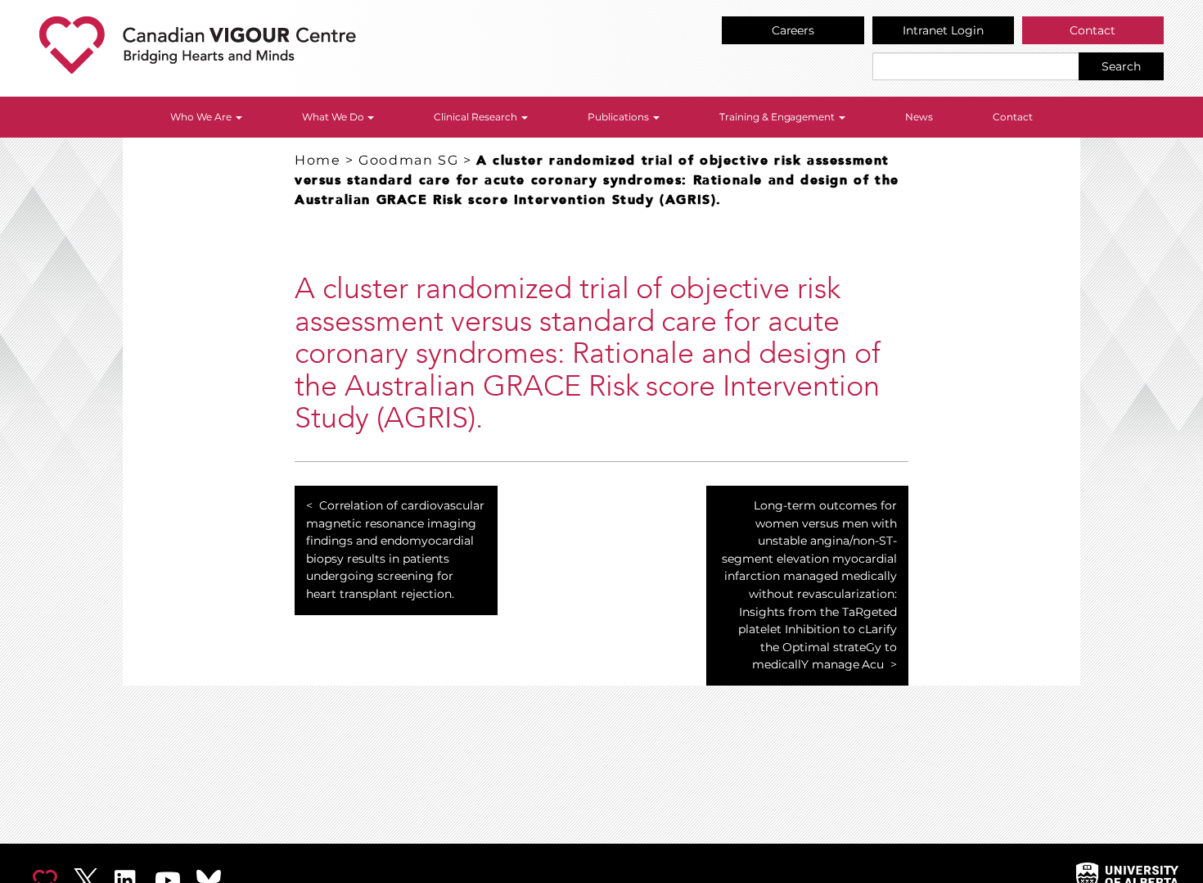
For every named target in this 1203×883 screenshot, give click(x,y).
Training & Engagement (778, 117)
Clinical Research (477, 117)
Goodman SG (408, 160)
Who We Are (202, 117)
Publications (619, 117)
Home (317, 160)
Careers (793, 30)
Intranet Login (943, 30)
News (919, 117)
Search (1121, 66)
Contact (1092, 30)
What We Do (334, 117)
